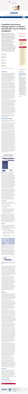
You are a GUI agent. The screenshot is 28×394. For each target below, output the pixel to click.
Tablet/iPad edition (21, 36)
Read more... (20, 96)
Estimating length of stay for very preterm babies (22, 74)
